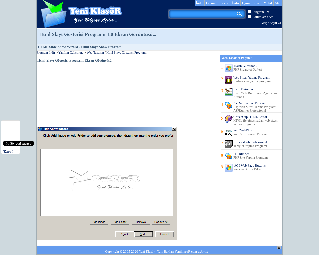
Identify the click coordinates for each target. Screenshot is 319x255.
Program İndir (228, 3)
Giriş (264, 23)
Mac (278, 3)
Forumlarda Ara (263, 17)
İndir (199, 3)
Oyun (246, 3)
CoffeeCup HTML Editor (250, 117)
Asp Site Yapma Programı (250, 103)
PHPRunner (241, 154)
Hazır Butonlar (243, 89)
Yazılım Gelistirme (70, 52)
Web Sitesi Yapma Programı (251, 77)
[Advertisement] (74, 94)
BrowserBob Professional (250, 142)
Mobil (268, 3)
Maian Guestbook (245, 66)
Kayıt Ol (275, 23)
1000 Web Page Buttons (249, 165)
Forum (211, 3)
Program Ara (261, 12)
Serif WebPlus (242, 130)
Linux (256, 3)
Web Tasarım (95, 52)
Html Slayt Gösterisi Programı (126, 52)
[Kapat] (8, 151)
